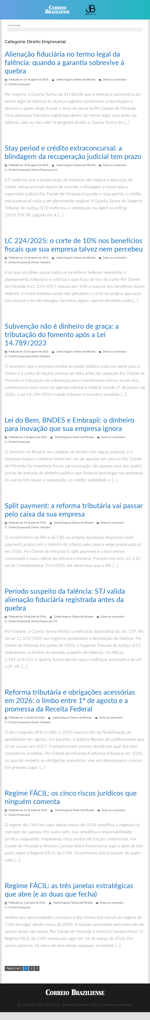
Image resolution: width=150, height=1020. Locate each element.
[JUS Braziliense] (91, 9)
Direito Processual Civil (44, 170)
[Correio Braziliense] (60, 9)
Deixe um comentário (114, 80)
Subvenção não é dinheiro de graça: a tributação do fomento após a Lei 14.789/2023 (62, 335)
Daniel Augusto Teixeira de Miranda (75, 80)
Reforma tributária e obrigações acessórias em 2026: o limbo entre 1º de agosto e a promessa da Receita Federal (70, 701)
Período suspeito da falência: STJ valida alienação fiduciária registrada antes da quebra (65, 600)
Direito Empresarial (19, 84)
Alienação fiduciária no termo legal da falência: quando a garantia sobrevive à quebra (64, 63)
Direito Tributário (40, 262)
